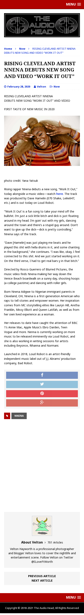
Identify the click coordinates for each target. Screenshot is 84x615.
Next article (42, 580)
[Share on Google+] (42, 403)
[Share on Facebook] (42, 375)
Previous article (42, 576)
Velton (41, 86)
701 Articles (55, 542)
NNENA (19, 415)
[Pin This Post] (42, 393)
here (59, 194)
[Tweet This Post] (42, 384)
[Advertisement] (42, 466)
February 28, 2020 (18, 86)
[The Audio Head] (42, 25)
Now (57, 86)
